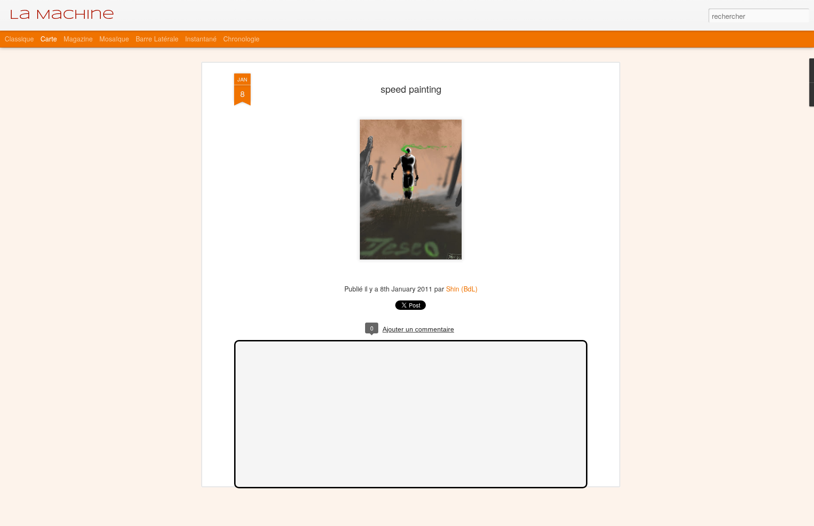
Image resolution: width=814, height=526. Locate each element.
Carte (49, 38)
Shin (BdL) (462, 288)
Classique (19, 38)
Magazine (78, 38)
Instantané (201, 38)
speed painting (411, 89)
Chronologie (241, 38)
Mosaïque (114, 38)
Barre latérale (157, 38)
